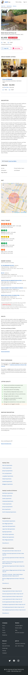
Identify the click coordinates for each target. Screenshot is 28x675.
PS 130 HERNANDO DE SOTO (7, 265)
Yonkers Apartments (6, 468)
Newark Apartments (6, 478)
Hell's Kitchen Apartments (8, 534)
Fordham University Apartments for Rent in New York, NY (13, 554)
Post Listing (18, 2)
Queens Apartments (6, 498)
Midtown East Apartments (8, 537)
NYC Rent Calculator (19, 632)
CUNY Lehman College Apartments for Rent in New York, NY (13, 571)
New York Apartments (7, 465)
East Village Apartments (7, 523)
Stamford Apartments (7, 481)
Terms (3, 630)
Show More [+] (5, 543)
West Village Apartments (7, 539)
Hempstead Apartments (7, 501)
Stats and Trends (6, 646)
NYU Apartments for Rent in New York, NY (11, 550)
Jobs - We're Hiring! (19, 646)
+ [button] (3, 185)
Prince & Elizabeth (7, 79)
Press (3, 628)
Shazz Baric (6, 87)
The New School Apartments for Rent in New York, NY (13, 566)
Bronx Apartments (6, 509)
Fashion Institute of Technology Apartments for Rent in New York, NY (12, 562)
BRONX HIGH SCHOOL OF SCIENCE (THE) (10, 295)
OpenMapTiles (17, 212)
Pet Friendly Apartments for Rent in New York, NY (13, 607)
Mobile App (4, 648)
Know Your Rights (12, 161)
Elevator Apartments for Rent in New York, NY (12, 596)
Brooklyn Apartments (7, 495)
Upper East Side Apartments (8, 529)
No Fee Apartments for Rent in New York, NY (12, 602)
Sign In (25, 2)
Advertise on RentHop (20, 643)
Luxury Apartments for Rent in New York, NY (12, 599)
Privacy (4, 632)
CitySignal (4, 653)
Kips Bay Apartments (7, 531)
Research (4, 643)
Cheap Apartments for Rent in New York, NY (12, 591)
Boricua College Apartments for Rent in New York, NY (13, 579)
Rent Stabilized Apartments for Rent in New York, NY (14, 610)
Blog (16, 630)
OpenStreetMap (24, 212)
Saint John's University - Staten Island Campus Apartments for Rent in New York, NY (12, 575)
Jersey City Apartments (7, 470)
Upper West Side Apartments (8, 526)
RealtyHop (4, 635)
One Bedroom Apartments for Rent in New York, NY (13, 604)
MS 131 (2, 273)
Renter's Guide (18, 628)
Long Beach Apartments (7, 476)
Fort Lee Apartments (7, 473)
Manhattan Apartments (7, 493)
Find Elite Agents (19, 625)
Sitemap (4, 650)
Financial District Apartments (8, 521)
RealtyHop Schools (6, 304)
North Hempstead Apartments (9, 512)
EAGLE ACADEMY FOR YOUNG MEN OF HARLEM (12, 288)
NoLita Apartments (5, 351)
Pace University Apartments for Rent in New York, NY (13, 558)
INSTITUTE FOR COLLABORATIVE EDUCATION (11, 280)
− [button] (3, 187)
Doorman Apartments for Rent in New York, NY (12, 593)
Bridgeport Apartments (7, 484)
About (3, 625)
